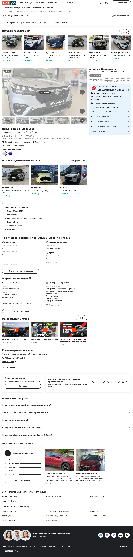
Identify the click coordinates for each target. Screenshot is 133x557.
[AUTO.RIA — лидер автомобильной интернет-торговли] (9, 3)
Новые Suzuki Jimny (10, 497)
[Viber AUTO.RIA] (113, 535)
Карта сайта (66, 547)
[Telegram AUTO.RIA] (100, 535)
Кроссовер (40, 11)
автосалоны (94, 511)
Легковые (29, 11)
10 (126, 384)
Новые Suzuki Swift (97, 497)
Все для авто (52, 3)
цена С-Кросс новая (9, 511)
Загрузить (23, 386)
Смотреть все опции (21, 311)
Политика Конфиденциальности (46, 547)
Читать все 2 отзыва (23, 481)
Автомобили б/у (25, 3)
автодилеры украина (10, 520)
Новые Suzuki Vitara (9, 501)
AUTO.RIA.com (7, 11)
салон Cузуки (7, 516)
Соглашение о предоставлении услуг (17, 547)
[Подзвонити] (127, 535)
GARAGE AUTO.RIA (69, 3)
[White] (16, 153)
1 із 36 (7, 71)
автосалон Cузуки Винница (56, 516)
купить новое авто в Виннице (57, 511)
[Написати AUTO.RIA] (120, 535)
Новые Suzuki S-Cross (54, 497)
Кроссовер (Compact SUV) (17, 218)
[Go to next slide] (84, 174)
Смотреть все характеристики (21, 271)
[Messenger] (107, 535)
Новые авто (39, 3)
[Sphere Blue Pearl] (10, 153)
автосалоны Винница (98, 516)
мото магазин (51, 520)
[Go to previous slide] (5, 174)
